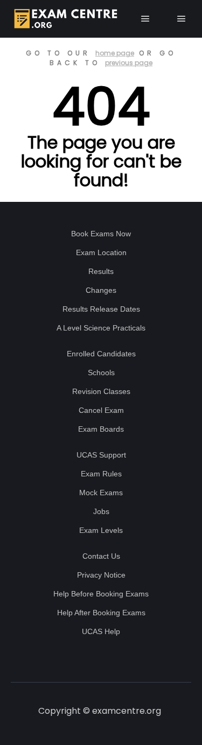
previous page (128, 62)
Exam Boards (101, 429)
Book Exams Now (101, 233)
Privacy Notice (101, 575)
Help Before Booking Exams (101, 593)
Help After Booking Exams (101, 612)
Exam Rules (101, 473)
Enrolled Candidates (101, 353)
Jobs (101, 511)
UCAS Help (101, 631)
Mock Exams (101, 492)
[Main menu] (145, 19)
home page (114, 53)
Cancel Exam (101, 410)
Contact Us (101, 556)
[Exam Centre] (65, 19)
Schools (101, 372)
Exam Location (101, 252)
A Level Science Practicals (101, 328)
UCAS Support (101, 455)
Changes (101, 290)
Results (101, 271)
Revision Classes (101, 391)
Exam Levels (101, 530)
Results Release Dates (101, 309)
